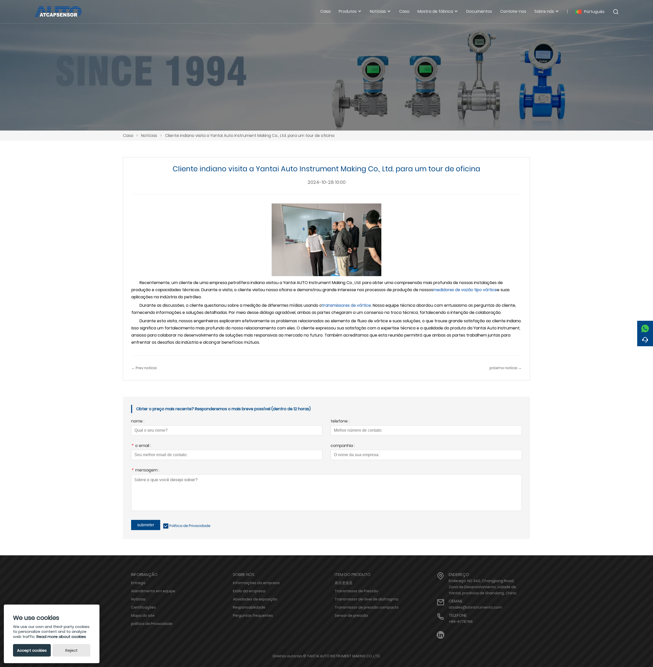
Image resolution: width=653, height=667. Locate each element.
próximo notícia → (505, 367)
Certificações (143, 607)
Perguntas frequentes (253, 615)
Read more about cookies (61, 636)
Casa (128, 135)
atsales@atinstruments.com (475, 607)
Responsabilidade (249, 607)
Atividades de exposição (255, 599)
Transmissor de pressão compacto (367, 607)
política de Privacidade (151, 623)
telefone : (340, 421)
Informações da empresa (256, 582)
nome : (137, 421)
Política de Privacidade (189, 525)
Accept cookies (32, 650)
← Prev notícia (144, 367)
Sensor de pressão (351, 615)
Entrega (138, 582)
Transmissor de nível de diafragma (366, 599)
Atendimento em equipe (153, 591)
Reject (71, 650)
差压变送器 (344, 582)
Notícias (149, 135)
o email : (141, 446)
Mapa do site (143, 615)
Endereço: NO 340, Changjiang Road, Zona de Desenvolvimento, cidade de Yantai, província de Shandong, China (482, 587)
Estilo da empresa (249, 591)
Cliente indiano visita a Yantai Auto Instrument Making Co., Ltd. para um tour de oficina (249, 135)
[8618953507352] (645, 327)
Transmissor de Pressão (356, 591)
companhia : (343, 446)
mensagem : (145, 470)
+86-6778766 (461, 621)
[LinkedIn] (440, 635)
